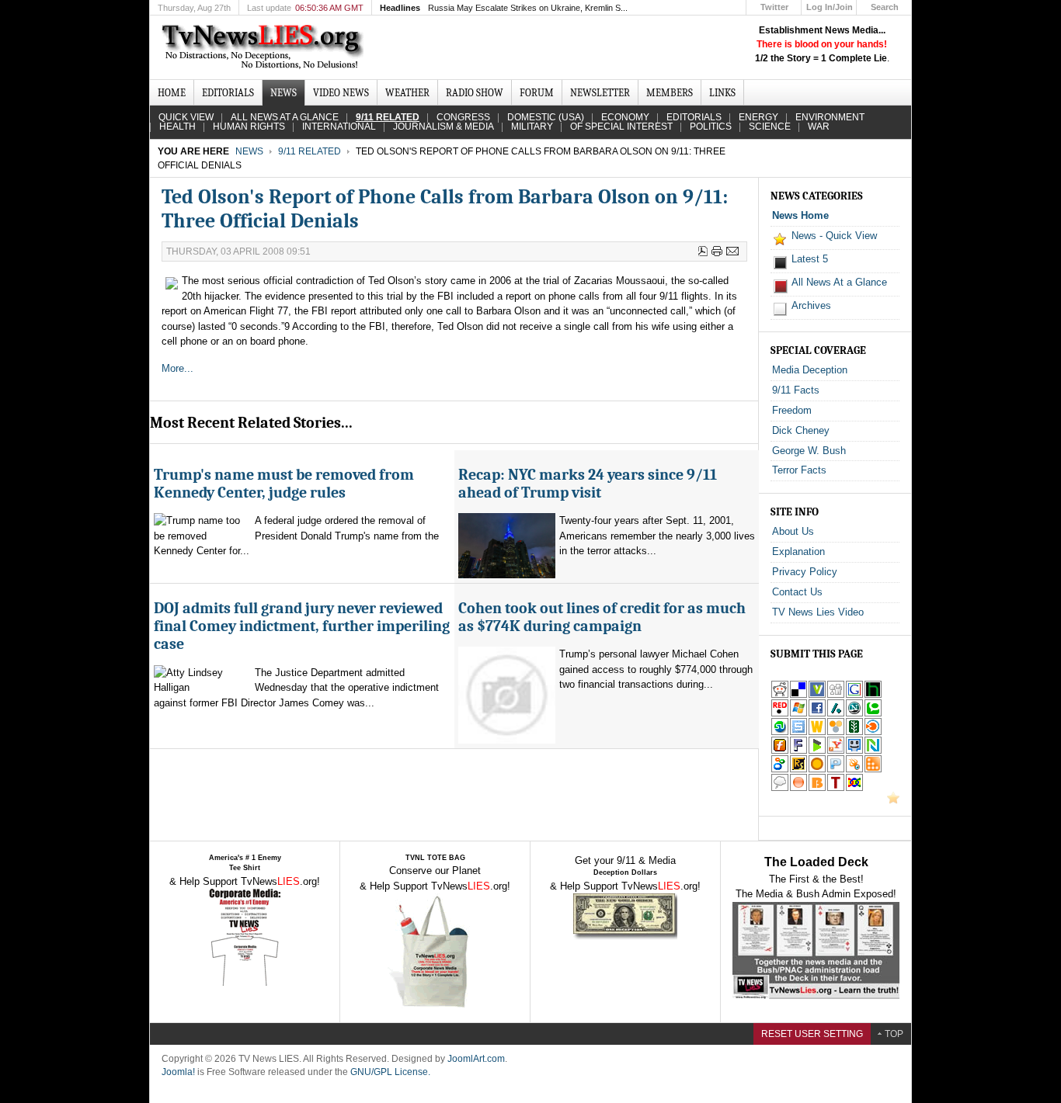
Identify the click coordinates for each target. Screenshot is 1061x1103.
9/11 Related (309, 151)
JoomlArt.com (476, 1058)
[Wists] (817, 732)
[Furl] (780, 751)
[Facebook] (817, 714)
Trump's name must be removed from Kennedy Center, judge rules (284, 483)
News (249, 151)
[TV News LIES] (264, 47)
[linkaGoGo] (854, 788)
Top (894, 1033)
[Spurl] (798, 732)
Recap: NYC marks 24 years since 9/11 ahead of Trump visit (587, 483)
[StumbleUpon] (780, 732)
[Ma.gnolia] (817, 769)
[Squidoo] (854, 769)
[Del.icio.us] (798, 695)
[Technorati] (873, 714)
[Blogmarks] (817, 751)
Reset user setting (812, 1033)
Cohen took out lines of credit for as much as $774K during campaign (602, 617)
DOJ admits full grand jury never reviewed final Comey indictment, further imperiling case (302, 626)
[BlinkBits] (817, 788)
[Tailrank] (835, 788)
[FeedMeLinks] (798, 788)
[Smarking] (854, 751)
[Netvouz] (873, 751)
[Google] (854, 695)
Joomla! (178, 1072)
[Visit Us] (893, 800)
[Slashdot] (835, 714)
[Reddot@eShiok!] (780, 714)
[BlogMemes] (780, 788)
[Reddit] (780, 695)
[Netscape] (854, 714)
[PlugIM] (835, 769)
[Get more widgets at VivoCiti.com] (817, 695)
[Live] (798, 714)
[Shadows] (780, 769)
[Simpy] (835, 732)
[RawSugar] (798, 769)
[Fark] (798, 751)
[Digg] (835, 695)
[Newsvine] (854, 732)
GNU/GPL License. (390, 1072)
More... (179, 368)
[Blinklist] (873, 732)
